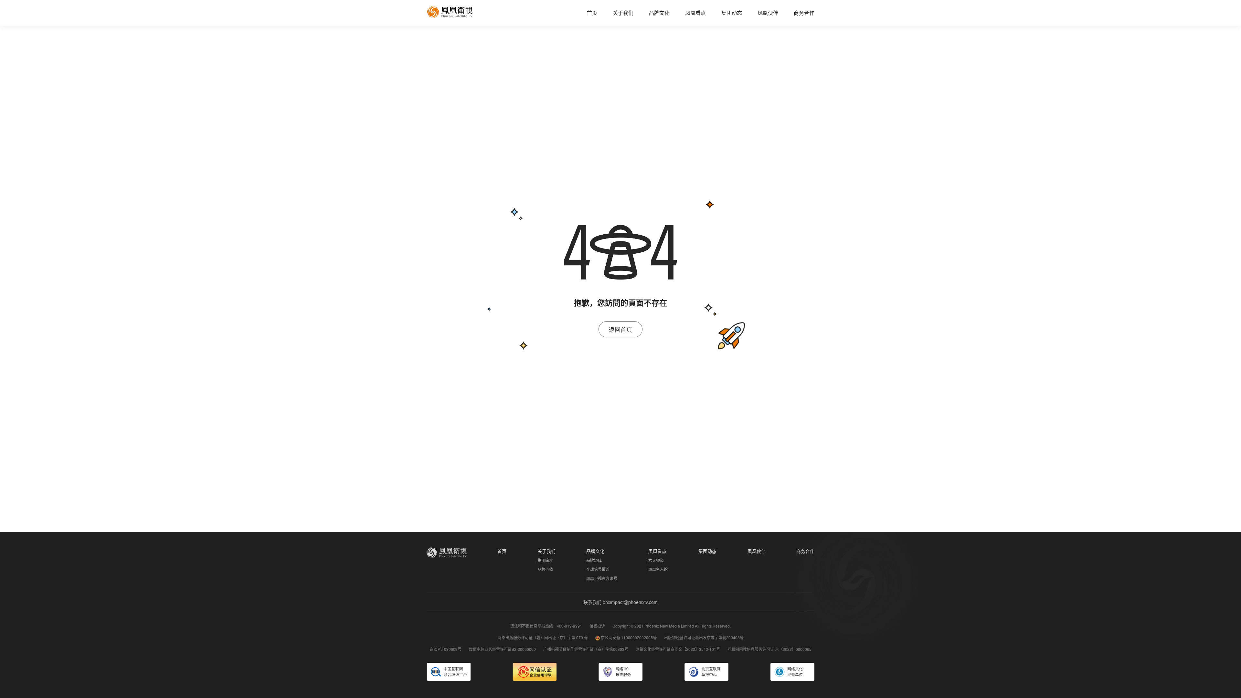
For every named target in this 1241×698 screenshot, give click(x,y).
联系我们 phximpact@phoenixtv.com (620, 602)
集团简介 (545, 560)
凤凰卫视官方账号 (601, 578)
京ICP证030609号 (446, 649)
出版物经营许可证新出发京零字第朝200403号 (704, 637)
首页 (592, 12)
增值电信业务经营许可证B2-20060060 (503, 649)
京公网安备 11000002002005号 (629, 637)
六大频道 (656, 560)
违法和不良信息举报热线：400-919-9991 (546, 626)
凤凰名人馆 (658, 569)
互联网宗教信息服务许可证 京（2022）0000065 (769, 649)
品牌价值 (545, 569)
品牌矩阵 (594, 560)
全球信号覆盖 (598, 569)
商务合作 (804, 12)
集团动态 (731, 12)
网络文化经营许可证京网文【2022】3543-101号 (678, 649)
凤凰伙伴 (768, 12)
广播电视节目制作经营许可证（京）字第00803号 (586, 649)
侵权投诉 (597, 626)
